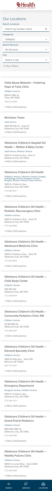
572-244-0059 (10, 296)
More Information (16, 107)
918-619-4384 (10, 102)
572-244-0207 (10, 331)
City (5, 55)
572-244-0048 (10, 226)
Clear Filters (11, 66)
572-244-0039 (10, 261)
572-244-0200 (10, 436)
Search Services (10, 45)
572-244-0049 (10, 471)
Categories (8, 35)
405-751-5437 (10, 366)
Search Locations (11, 24)
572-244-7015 (10, 401)
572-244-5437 (10, 191)
